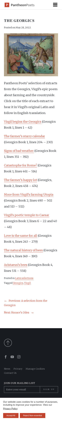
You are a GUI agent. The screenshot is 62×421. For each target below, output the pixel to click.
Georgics (18, 282)
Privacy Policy (10, 408)
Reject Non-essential (32, 415)
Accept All (10, 415)
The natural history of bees (23, 250)
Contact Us (10, 372)
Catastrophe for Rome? (20, 165)
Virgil (27, 282)
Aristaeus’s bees (15, 265)
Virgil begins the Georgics (22, 121)
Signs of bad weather (19, 151)
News (7, 368)
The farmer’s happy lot (20, 180)
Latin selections (24, 278)
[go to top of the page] (31, 343)
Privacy (18, 368)
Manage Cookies (35, 368)
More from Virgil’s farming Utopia (28, 194)
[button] (55, 4)
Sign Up (49, 389)
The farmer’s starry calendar (24, 136)
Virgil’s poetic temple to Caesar (26, 215)
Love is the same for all (20, 236)
